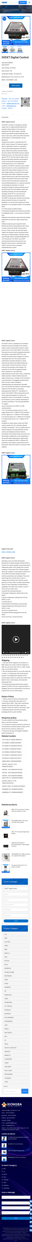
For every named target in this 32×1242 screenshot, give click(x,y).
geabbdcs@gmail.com (13, 103)
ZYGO (6, 1082)
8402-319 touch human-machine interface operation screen (20, 810)
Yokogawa (8, 1078)
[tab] (16, 116)
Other (6, 1044)
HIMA (6, 999)
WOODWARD (9, 91)
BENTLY (7, 953)
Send (16, 1218)
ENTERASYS (8, 976)
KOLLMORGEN (9, 1017)
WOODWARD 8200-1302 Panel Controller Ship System (19, 821)
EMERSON (8, 968)
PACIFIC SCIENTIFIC (11, 1048)
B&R (6, 949)
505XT (5, 93)
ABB (6, 938)
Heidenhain (8, 995)
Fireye (6, 983)
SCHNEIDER (8, 1059)
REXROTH (8, 1055)
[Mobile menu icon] (29, 3)
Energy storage (9, 972)
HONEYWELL (8, 1002)
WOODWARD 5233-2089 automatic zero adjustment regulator (20, 855)
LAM (6, 1025)
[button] (16, 639)
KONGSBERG (8, 1021)
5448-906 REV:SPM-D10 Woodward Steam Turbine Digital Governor (20, 844)
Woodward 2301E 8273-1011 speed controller (19, 866)
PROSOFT (7, 1051)
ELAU (6, 964)
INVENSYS (8, 1010)
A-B (6, 934)
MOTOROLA (8, 1033)
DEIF (6, 957)
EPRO (6, 980)
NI (5, 1040)
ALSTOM (7, 942)
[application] (16, 639)
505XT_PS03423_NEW (8, 552)
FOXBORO (8, 987)
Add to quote (16, 85)
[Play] (4, 652)
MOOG (7, 1029)
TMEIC (7, 1063)
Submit (16, 921)
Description (5, 117)
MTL (6, 1036)
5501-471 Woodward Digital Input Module (20, 832)
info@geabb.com (11, 106)
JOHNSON (8, 1014)
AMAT (6, 946)
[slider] (14, 652)
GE (5, 991)
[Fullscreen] (28, 652)
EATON (7, 961)
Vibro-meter (8, 1070)
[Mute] (25, 652)
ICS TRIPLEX (8, 1006)
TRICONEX (8, 1067)
